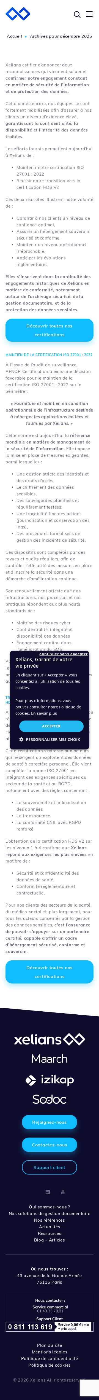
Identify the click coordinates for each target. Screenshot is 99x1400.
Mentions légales (49, 1352)
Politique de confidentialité (49, 1358)
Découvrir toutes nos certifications (49, 330)
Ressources (49, 1233)
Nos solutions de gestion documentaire (49, 1213)
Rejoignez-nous (49, 1122)
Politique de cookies (49, 1365)
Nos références (49, 1220)
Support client (49, 1167)
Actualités (49, 1226)
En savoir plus (44, 713)
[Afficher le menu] (89, 14)
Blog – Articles (49, 1240)
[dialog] (49, 700)
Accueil (14, 36)
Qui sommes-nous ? (49, 1207)
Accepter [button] (51, 726)
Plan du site (49, 1345)
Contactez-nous (49, 1145)
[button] (49, 739)
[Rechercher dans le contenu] (76, 13)
